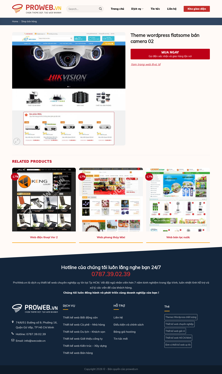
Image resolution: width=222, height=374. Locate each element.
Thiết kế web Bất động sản (80, 317)
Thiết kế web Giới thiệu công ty (83, 338)
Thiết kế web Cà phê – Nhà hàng (84, 324)
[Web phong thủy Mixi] (111, 199)
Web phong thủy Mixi (111, 237)
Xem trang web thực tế (145, 64)
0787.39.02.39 (111, 273)
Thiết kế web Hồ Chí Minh (178, 337)
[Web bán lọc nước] (178, 199)
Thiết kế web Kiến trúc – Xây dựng (85, 345)
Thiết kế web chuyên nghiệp (179, 324)
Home (15, 21)
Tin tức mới (121, 338)
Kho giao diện (197, 8)
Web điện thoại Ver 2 (44, 237)
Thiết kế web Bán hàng (78, 353)
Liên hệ (171, 8)
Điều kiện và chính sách (129, 324)
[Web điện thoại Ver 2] (44, 199)
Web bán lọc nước (178, 237)
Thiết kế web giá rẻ (175, 331)
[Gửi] (100, 9)
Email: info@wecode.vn (30, 340)
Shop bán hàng (29, 21)
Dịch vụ (136, 8)
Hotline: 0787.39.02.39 (31, 334)
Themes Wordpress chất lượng (180, 317)
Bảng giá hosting (125, 331)
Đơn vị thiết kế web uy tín (178, 344)
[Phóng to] (16, 141)
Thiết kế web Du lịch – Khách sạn (84, 331)
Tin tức (155, 8)
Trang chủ (117, 8)
